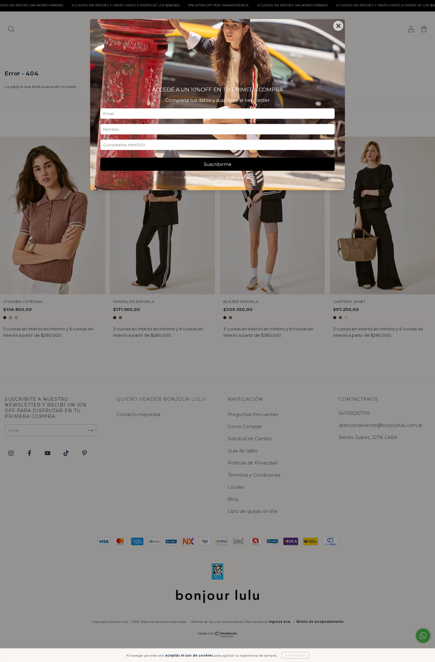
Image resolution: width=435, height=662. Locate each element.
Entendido (295, 655)
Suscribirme (218, 164)
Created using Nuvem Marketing (217, 185)
